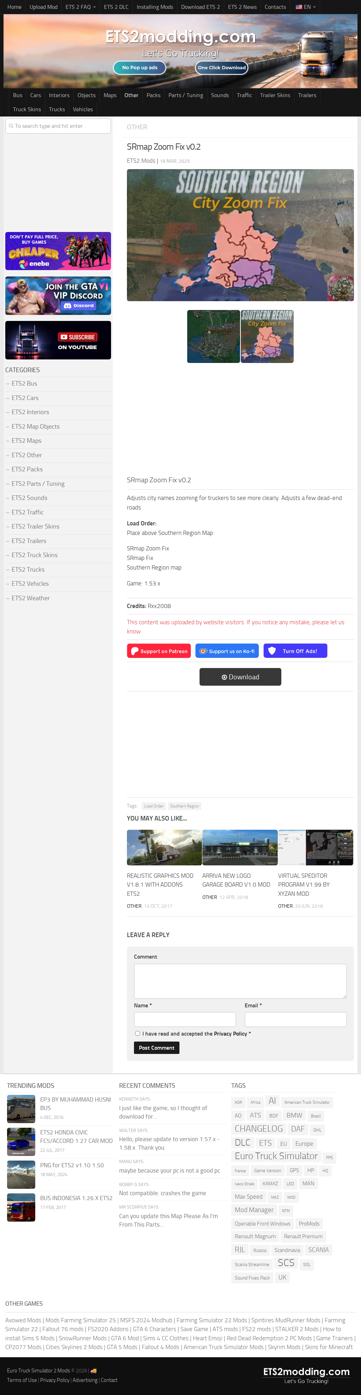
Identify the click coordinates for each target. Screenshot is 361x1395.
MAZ (275, 1197)
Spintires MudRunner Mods (285, 1320)
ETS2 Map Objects (36, 426)
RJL (240, 1249)
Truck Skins (27, 109)
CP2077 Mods (23, 1347)
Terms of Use (22, 1380)
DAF (298, 1129)
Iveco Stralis (244, 1184)
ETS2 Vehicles (30, 584)
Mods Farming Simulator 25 (80, 1320)
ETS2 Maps (26, 441)
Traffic (244, 95)
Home (14, 7)
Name (143, 1005)
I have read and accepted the (196, 1033)
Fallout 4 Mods (160, 1347)
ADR (238, 1102)
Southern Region (184, 806)
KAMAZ (270, 1184)
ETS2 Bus (24, 383)
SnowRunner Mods (83, 1338)
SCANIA (318, 1250)
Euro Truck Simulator (276, 1156)
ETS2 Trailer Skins (35, 526)
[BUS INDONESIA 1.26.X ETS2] (21, 1207)
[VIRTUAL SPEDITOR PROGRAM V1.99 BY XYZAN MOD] (315, 847)
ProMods (309, 1223)
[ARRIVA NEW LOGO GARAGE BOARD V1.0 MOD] (239, 847)
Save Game (194, 1329)
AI (272, 1100)
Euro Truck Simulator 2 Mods (38, 1370)
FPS (329, 1157)
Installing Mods (155, 7)
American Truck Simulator (307, 1102)
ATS (255, 1115)
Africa (255, 1102)
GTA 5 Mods (122, 1347)
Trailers (307, 95)
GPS (294, 1170)
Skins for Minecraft (329, 1347)
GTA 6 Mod (125, 1338)
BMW (294, 1115)
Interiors (59, 95)
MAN (308, 1183)
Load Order (154, 806)
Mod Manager (254, 1210)
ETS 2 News (242, 7)
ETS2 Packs (27, 469)
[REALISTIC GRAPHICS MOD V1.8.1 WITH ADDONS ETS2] (164, 847)
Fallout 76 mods (63, 1329)
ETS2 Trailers (29, 541)
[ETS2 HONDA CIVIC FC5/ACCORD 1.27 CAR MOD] (21, 1142)
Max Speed (249, 1196)
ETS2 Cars (25, 398)
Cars (35, 95)
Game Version (267, 1170)
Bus (17, 95)
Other (131, 95)
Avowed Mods (23, 1320)
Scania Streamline (252, 1264)
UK (282, 1277)
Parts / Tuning (186, 95)
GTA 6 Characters (154, 1329)
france (240, 1170)
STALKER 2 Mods (297, 1329)
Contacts (275, 7)
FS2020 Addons (108, 1329)
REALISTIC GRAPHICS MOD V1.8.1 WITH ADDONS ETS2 (160, 884)
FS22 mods (256, 1329)
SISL (307, 1264)
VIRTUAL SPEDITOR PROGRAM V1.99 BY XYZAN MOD (304, 884)
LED (290, 1183)
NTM (286, 1211)
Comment (145, 956)
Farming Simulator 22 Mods (212, 1320)
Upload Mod (43, 7)
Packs (153, 95)
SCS (286, 1263)
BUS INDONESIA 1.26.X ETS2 (76, 1198)
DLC (243, 1142)
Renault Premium (303, 1236)
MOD (291, 1197)
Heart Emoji (207, 1338)
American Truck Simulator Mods (224, 1347)
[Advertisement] (240, 421)
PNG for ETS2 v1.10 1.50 (72, 1165)
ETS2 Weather (31, 598)
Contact (109, 1380)
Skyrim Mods (284, 1347)
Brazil (316, 1116)
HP (310, 1170)
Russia (259, 1250)
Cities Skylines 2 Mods (74, 1347)
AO (238, 1116)
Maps (110, 95)
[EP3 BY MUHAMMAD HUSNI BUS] (21, 1109)
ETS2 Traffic (28, 512)
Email (253, 1005)
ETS (265, 1143)
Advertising (85, 1380)
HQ (325, 1170)
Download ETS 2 (200, 7)
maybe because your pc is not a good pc (169, 1170)
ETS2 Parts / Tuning (38, 484)
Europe (304, 1143)
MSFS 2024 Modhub (146, 1320)
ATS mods (225, 1329)
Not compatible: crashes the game (162, 1193)
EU (283, 1143)
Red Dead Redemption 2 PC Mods (269, 1338)
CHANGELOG (259, 1128)
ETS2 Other (27, 455)
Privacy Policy (230, 1033)
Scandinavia (287, 1250)
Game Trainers (334, 1338)
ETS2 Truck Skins (34, 555)
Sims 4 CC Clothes (166, 1338)
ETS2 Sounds (29, 498)
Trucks (57, 109)
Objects (87, 95)
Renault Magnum (255, 1236)
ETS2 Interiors (30, 412)
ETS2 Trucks (28, 569)
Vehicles (83, 109)
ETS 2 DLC (116, 7)
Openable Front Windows (262, 1224)
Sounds (220, 95)
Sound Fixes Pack (252, 1278)
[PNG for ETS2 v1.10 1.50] (21, 1175)
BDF (273, 1116)
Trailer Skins (275, 95)
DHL (317, 1130)
